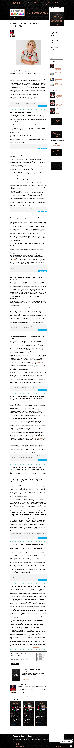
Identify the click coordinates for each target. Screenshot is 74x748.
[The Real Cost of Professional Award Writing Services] (52, 74)
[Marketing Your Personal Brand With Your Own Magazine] (17, 12)
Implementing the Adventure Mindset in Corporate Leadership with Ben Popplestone (59, 103)
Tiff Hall (30, 434)
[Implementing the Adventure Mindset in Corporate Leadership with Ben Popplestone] (52, 103)
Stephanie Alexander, (39, 438)
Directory (53, 42)
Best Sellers (53, 37)
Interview (53, 44)
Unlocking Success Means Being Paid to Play (58, 79)
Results (52, 54)
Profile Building (29, 713)
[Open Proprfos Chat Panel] (71, 745)
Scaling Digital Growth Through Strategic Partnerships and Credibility (59, 111)
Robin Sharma (20, 434)
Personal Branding (54, 47)
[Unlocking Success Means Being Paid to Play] (52, 79)
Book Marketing (54, 38)
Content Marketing (54, 40)
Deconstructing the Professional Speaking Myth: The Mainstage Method (59, 95)
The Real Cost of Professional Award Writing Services (58, 73)
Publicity (52, 52)
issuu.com (33, 547)
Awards (52, 35)
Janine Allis (16, 259)
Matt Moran (25, 434)
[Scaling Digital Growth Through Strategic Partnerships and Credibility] (52, 111)
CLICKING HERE (36, 647)
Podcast (25, 713)
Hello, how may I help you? (66, 741)
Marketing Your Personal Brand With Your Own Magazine (26, 24)
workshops (40, 362)
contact (16, 184)
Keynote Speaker (54, 45)
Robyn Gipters (13, 81)
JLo (26, 446)
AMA (52, 33)
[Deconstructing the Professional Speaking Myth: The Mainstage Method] (52, 95)
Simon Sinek (14, 434)
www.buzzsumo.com (17, 472)
